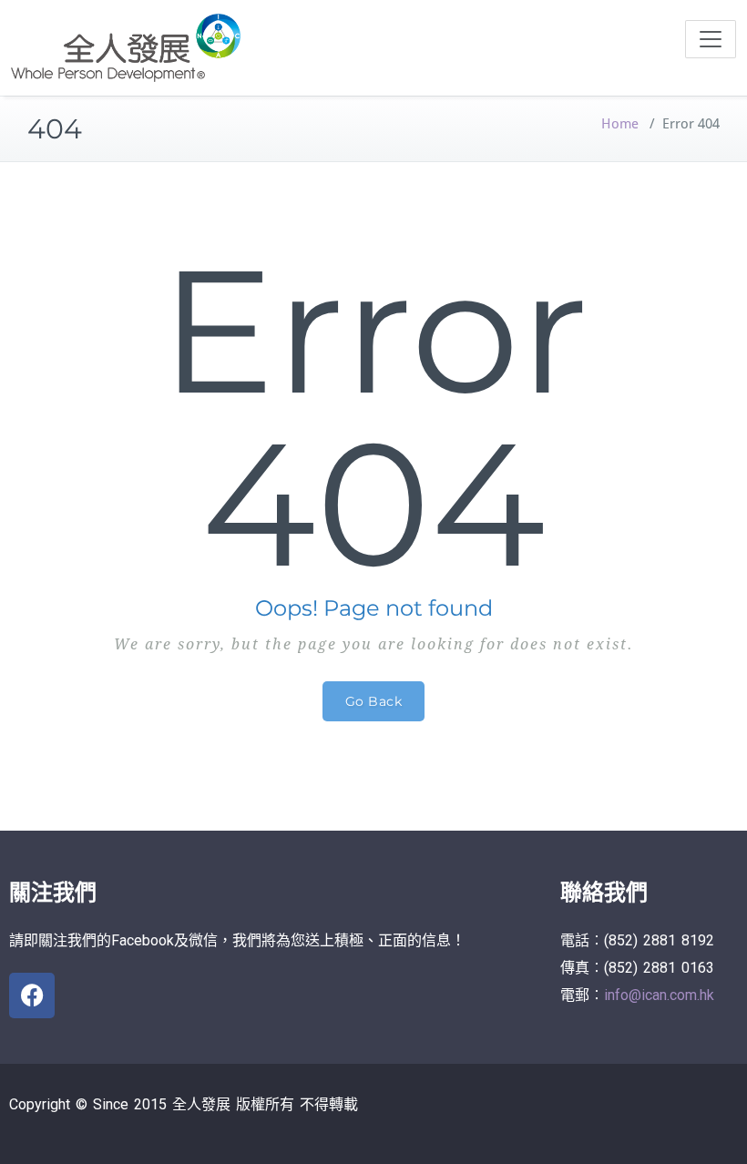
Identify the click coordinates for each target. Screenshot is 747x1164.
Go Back (374, 701)
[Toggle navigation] (710, 39)
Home (620, 124)
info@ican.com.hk (659, 995)
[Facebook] (32, 995)
